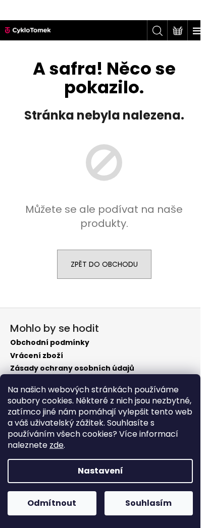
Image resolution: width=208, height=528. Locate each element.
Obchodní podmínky (49, 342)
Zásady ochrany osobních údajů (72, 368)
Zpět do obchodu (104, 264)
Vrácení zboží (36, 356)
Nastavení (100, 471)
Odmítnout (51, 503)
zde (56, 445)
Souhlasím (148, 503)
